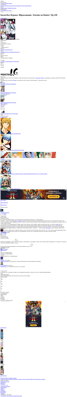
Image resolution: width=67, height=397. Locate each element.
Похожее (2, 158)
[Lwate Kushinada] (2, 348)
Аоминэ (20, 220)
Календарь (14, 8)
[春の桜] (2, 331)
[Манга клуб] (2, 367)
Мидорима (48, 227)
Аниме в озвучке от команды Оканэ (9, 378)
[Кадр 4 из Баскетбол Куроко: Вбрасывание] (39, 157)
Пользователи (28, 5)
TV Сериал (3, 93)
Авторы (2, 106)
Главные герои (4, 117)
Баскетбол (38, 78)
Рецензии (19, 5)
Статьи (23, 5)
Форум (2, 5)
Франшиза (13, 84)
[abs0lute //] (2, 374)
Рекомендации (4, 8)
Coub (14, 61)
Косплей (17, 61)
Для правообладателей (11, 395)
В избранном (3, 328)
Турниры (9, 8)
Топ (5, 3)
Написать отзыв (4, 249)
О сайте (2, 10)
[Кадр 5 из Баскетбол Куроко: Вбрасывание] (50, 157)
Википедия (3, 382)
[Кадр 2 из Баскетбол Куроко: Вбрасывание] (17, 157)
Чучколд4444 (3, 265)
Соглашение (3, 395)
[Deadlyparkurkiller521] (1, 351)
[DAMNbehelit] (2, 340)
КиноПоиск (3, 391)
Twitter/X (3, 393)
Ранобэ (10, 3)
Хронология (8, 84)
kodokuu (2, 260)
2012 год (8, 93)
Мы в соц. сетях (7, 10)
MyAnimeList (3, 387)
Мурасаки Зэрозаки (5, 212)
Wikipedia (3, 383)
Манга (7, 3)
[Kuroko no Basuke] (2, 371)
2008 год (6, 103)
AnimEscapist (3, 232)
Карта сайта (19, 395)
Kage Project (3, 392)
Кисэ (16, 220)
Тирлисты (14, 5)
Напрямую (3, 84)
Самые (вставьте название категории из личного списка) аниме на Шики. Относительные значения (23, 379)
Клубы (5, 5)
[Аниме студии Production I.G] (9, 75)
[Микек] (2, 343)
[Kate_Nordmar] (2, 346)
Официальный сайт (5, 381)
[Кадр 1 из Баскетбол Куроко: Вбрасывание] (6, 157)
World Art (3, 390)
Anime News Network (5, 386)
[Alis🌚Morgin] (2, 354)
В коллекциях (4, 376)
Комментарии (4, 251)
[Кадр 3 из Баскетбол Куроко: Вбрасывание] (28, 157)
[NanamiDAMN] (2, 334)
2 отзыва (2, 61)
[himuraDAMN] (2, 337)
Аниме (2, 3)
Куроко (42, 78)
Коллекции (9, 5)
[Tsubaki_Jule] (2, 360)
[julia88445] (2, 357)
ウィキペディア (4, 385)
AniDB (2, 388)
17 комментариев (8, 61)
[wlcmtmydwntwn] (2, 363)
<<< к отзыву (3, 213)
